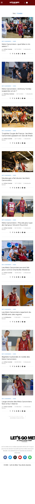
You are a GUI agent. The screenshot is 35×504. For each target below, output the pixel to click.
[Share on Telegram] (22, 53)
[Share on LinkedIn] (18, 53)
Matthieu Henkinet (9, 94)
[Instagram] (15, 457)
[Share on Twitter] (14, 53)
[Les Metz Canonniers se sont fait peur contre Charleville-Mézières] (17, 250)
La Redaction (7, 317)
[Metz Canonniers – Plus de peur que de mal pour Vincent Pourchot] (17, 206)
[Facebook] (5, 457)
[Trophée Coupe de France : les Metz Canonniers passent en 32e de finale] (17, 116)
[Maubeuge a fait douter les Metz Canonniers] (17, 161)
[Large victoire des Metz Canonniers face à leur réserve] (17, 384)
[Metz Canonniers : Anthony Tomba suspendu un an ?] (17, 72)
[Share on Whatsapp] (20, 53)
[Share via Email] (24, 53)
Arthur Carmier (8, 49)
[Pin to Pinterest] (16, 53)
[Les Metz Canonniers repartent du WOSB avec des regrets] (17, 295)
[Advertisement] (17, 485)
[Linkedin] (25, 457)
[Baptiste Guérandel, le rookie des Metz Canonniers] (17, 340)
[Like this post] (10, 53)
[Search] (33, 2)
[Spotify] (30, 457)
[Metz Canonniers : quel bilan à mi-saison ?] (17, 27)
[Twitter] (10, 457)
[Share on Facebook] (12, 53)
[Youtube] (20, 457)
